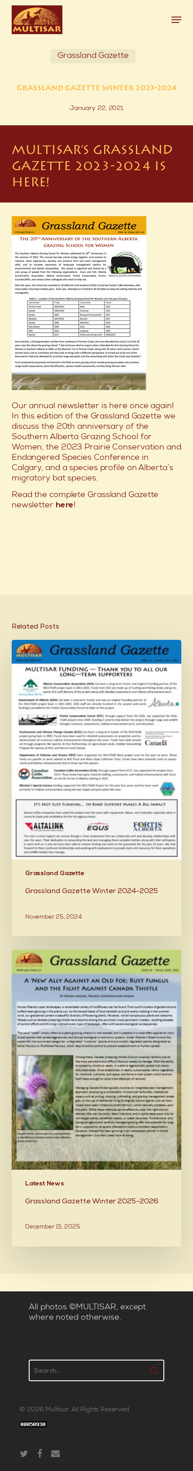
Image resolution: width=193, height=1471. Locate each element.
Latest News (44, 1183)
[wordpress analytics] (33, 1432)
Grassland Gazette (92, 56)
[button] (176, 19)
